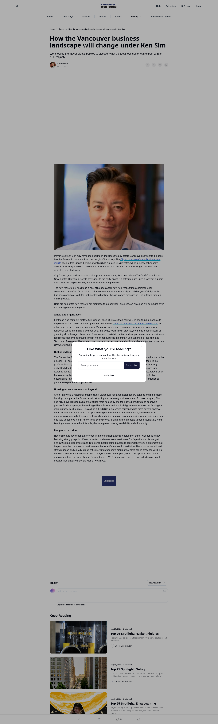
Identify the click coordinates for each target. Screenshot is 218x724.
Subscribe (131, 365)
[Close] (141, 347)
